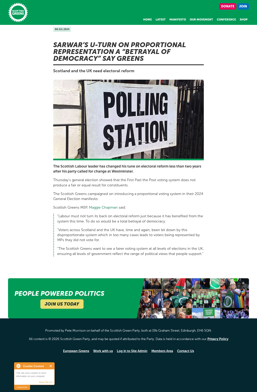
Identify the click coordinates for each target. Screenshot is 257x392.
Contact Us (185, 351)
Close (51, 366)
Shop (244, 19)
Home (147, 19)
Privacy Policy (217, 339)
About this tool (45, 382)
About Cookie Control (18, 366)
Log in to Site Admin (132, 351)
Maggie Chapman (103, 207)
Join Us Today (62, 304)
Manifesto (177, 19)
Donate (227, 6)
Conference (226, 19)
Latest (161, 19)
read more (22, 387)
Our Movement (201, 19)
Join (243, 6)
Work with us (103, 351)
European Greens (76, 351)
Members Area (162, 351)
